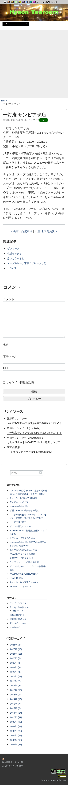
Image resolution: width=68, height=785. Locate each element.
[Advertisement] (34, 64)
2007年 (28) (16, 730)
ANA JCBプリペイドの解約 (22, 553)
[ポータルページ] (5, 2)
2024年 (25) (16, 653)
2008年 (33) (16, 726)
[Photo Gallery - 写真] (23, 2)
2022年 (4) (15, 662)
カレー (43, 120)
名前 (6, 344)
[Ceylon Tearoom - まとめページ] (12, 2)
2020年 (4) (15, 671)
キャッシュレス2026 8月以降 (23, 498)
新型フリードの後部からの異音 (24, 510)
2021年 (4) (15, 667)
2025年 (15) (16, 649)
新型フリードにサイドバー (22, 557)
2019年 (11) (16, 676)
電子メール (10, 356)
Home (4, 100)
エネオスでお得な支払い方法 (23, 549)
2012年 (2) (15, 708)
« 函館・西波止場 (21, 231)
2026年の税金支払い (19, 506)
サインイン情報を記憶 (20, 382)
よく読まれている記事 (12, 765)
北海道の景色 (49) (18, 619)
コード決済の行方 (18, 522)
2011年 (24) (16, 712)
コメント (8, 299)
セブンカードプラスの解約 (22, 538)
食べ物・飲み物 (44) (19, 607)
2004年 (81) (16, 744)
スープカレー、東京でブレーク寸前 (26, 263)
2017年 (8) (15, 685)
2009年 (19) (16, 721)
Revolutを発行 (16, 578)
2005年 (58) (16, 740)
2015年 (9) (15, 694)
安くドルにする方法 (19, 502)
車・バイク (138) (18, 623)
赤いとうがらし (15, 258)
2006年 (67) (16, 735)
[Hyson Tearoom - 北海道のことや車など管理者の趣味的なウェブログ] (16, 2)
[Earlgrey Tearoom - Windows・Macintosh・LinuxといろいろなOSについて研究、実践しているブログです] (8, 2)
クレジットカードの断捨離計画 (24, 562)
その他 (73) (15, 627)
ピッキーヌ (13, 248)
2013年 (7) (15, 703)
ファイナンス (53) (18, 603)
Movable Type (59, 780)
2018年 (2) (15, 681)
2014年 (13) (16, 699)
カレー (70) (18, 610)
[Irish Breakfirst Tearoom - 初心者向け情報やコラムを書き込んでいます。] (30, 2)
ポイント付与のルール (20, 526)
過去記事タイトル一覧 (12, 762)
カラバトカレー (15, 268)
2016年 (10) (16, 690)
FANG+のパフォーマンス (21, 586)
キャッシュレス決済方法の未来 (24, 582)
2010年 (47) (16, 717)
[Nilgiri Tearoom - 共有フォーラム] (19, 2)
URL (6, 368)
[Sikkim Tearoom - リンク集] (34, 2)
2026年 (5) (15, 644)
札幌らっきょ (14, 253)
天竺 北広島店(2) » (46, 231)
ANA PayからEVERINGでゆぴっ (25, 573)
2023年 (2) (15, 658)
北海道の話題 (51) (18, 614)
